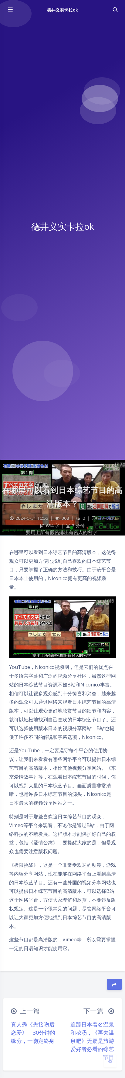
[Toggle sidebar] (10, 10)
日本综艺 (106, 518)
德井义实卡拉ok (62, 10)
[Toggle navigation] (115, 10)
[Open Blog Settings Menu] (110, 1061)
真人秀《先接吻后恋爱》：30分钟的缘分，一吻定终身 (33, 1032)
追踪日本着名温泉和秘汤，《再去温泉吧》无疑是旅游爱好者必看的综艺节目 (92, 1041)
